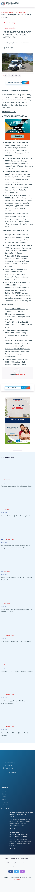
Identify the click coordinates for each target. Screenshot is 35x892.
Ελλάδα (4, 796)
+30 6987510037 (9, 765)
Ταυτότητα (23, 863)
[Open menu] (32, 3)
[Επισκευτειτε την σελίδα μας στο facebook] (10, 871)
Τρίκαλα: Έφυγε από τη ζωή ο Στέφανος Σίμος (16, 486)
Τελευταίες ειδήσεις (7, 12)
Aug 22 (13, 828)
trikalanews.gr (17, 879)
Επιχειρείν (4, 805)
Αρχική (6, 858)
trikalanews (20, 375)
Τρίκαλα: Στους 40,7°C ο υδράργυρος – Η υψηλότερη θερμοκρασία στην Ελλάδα (19, 834)
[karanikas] (17, 410)
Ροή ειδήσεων (15, 858)
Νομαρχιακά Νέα (9, 28)
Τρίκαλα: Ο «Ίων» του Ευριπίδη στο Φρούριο (15, 641)
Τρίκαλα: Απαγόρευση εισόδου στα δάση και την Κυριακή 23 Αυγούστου (21, 814)
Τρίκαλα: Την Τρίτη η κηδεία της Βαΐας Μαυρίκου (17, 671)
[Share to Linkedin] (12, 75)
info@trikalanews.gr (10, 762)
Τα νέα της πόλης (9, 539)
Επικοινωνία (16, 867)
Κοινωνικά (7, 479)
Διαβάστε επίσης (22, 12)
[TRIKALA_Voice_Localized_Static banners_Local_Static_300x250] (17, 129)
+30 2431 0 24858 (9, 768)
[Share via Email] (16, 75)
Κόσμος (4, 799)
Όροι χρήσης (24, 858)
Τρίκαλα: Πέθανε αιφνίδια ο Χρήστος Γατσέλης (16, 516)
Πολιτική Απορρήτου (12, 863)
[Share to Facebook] (5, 75)
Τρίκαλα (4, 791)
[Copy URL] (19, 75)
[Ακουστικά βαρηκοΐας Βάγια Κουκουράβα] (17, 434)
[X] (16, 871)
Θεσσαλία (5, 794)
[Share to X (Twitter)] (9, 75)
